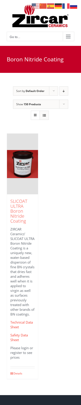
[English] (35, 5)
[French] (66, 5)
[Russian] (74, 5)
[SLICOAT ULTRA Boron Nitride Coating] (22, 164)
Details (18, 373)
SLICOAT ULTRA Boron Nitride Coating (18, 211)
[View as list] (44, 115)
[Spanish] (51, 5)
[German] (58, 5)
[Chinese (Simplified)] (43, 5)
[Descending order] (63, 91)
